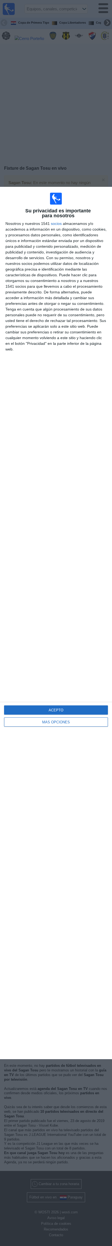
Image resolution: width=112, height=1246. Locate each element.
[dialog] (56, 623)
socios (56, 223)
